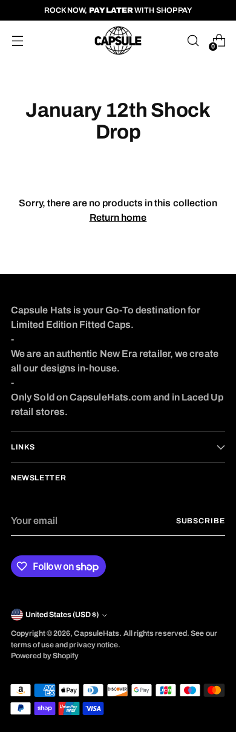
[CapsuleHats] (118, 40)
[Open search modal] (192, 40)
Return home (118, 217)
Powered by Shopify (45, 656)
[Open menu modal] (17, 40)
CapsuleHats (96, 633)
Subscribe (200, 521)
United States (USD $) (62, 614)
